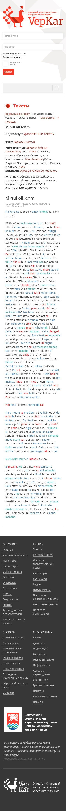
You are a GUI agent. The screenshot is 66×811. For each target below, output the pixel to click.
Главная (8, 549)
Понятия (38, 691)
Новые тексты (42, 589)
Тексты (37, 549)
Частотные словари (45, 604)
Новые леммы (11, 663)
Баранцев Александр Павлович (38, 171)
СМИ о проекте (12, 571)
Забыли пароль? (12, 57)
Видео (37, 584)
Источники (10, 560)
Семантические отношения (13, 650)
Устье (32, 151)
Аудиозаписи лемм (45, 696)
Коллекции (40, 578)
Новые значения (13, 668)
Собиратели (40, 680)
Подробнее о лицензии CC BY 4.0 (24, 759)
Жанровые (39, 654)
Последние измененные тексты (45, 597)
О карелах (9, 582)
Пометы (38, 702)
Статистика (47, 117)
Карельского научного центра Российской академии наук (41, 725)
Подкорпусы (40, 648)
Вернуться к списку (17, 114)
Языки (37, 637)
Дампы (7, 593)
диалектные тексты (39, 134)
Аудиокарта (40, 573)
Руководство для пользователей (13, 612)
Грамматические (43, 685)
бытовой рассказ (24, 142)
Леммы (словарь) (13, 637)
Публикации (10, 566)
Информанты (41, 665)
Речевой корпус (43, 554)
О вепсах (8, 577)
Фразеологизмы (13, 657)
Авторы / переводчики (41, 672)
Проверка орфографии (41, 611)
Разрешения (11, 599)
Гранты (7, 604)
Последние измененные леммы (15, 676)
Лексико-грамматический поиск (43, 563)
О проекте (10, 544)
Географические (43, 659)
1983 (22, 167)
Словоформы (11, 643)
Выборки (8, 692)
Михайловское (34, 159)
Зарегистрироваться (14, 53)
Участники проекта (15, 555)
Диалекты (39, 643)
